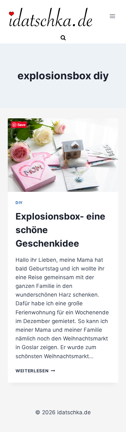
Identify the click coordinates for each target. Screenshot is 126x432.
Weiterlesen (35, 370)
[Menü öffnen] (112, 16)
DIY (19, 202)
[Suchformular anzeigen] (63, 38)
